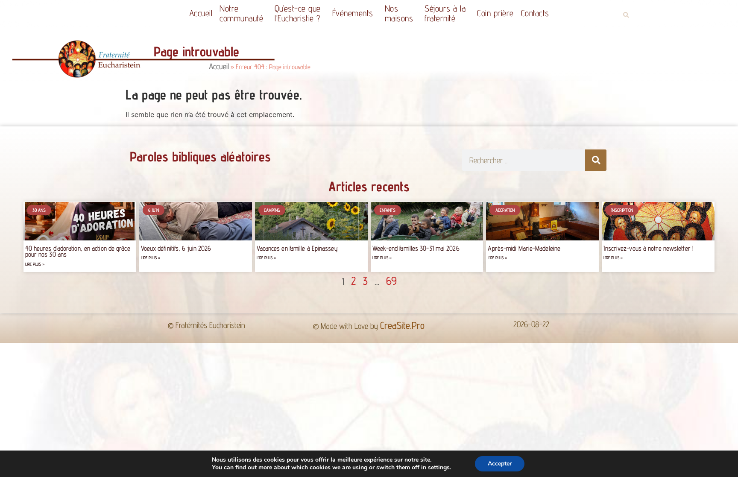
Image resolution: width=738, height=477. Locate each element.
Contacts (535, 13)
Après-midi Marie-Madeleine (524, 248)
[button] (626, 15)
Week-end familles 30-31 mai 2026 (416, 248)
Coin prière (495, 13)
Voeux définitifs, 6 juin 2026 (176, 248)
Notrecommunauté (241, 13)
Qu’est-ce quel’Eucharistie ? (298, 13)
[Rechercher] (595, 160)
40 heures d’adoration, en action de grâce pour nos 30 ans (77, 251)
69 (391, 280)
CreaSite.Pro (402, 325)
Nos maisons (399, 13)
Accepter (500, 463)
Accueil (201, 13)
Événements (352, 13)
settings (439, 467)
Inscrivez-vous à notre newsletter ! (648, 248)
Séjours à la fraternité (445, 13)
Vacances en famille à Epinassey (297, 248)
